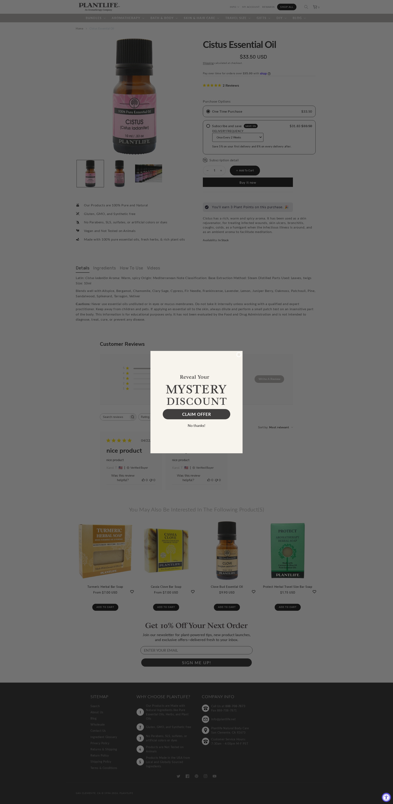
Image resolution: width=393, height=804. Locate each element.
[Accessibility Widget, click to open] (386, 797)
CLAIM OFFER (196, 414)
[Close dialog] (239, 355)
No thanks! (196, 425)
